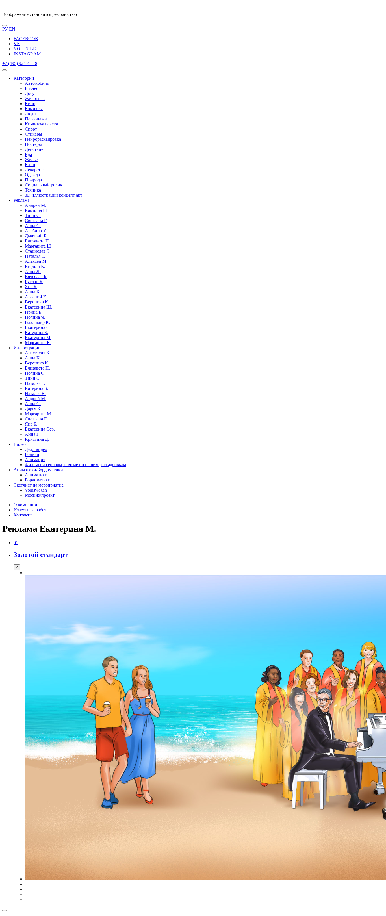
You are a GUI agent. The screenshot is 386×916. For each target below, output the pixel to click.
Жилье (31, 159)
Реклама (21, 200)
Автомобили (37, 83)
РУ (5, 29)
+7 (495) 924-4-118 (19, 63)
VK (17, 43)
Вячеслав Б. (36, 276)
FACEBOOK (26, 38)
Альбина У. (35, 230)
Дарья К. (33, 408)
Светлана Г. (36, 220)
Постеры (33, 144)
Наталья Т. (35, 256)
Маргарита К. (38, 342)
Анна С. (33, 225)
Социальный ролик (43, 185)
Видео (20, 444)
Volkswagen (36, 490)
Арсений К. (36, 296)
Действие (34, 149)
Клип (30, 164)
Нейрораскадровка (43, 139)
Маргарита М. (38, 413)
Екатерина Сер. (40, 429)
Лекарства (35, 169)
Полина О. (35, 373)
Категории (24, 78)
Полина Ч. (35, 317)
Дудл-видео (36, 449)
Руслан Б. (34, 281)
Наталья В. (35, 393)
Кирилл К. (35, 266)
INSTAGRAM (27, 53)
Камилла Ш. (37, 210)
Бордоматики (38, 479)
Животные (35, 98)
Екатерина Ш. (38, 307)
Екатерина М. (38, 337)
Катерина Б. (36, 332)
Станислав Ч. (38, 251)
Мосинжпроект (40, 495)
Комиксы (34, 108)
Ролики (32, 454)
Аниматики (36, 474)
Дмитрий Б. (36, 235)
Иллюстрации (27, 347)
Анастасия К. (38, 352)
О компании (25, 504)
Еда (28, 154)
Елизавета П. (37, 240)
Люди (30, 113)
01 (16, 542)
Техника (33, 190)
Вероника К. (37, 301)
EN (12, 29)
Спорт (31, 129)
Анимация (35, 459)
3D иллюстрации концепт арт (53, 195)
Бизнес (31, 88)
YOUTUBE (25, 48)
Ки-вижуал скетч (41, 123)
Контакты (23, 515)
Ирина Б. (33, 312)
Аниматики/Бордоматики (38, 469)
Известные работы (31, 509)
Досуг (30, 93)
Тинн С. (33, 215)
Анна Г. (32, 434)
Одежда (32, 174)
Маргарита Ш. (39, 246)
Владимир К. (37, 322)
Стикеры (33, 134)
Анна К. (33, 291)
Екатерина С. (38, 327)
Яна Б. (31, 286)
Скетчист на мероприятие (39, 485)
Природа (33, 179)
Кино (30, 103)
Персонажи (36, 118)
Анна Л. (33, 271)
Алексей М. (36, 261)
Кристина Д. (37, 439)
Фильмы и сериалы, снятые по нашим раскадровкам (75, 464)
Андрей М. (35, 205)
